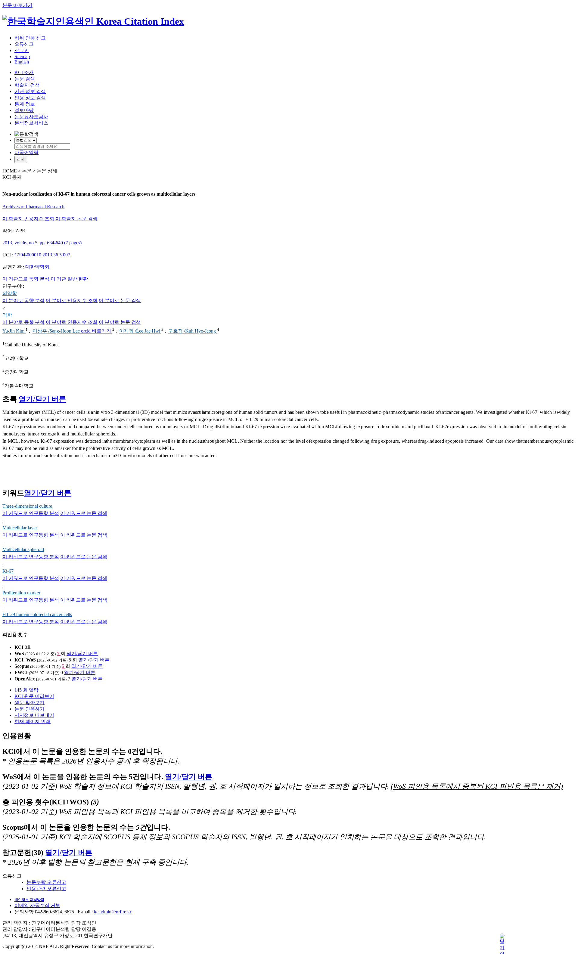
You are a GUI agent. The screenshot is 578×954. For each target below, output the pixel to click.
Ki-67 (8, 571)
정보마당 (24, 110)
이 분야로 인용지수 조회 (72, 300)
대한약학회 (37, 266)
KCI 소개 (24, 72)
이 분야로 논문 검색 (120, 300)
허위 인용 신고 (30, 37)
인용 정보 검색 (30, 97)
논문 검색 (24, 78)
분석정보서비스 (31, 122)
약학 (7, 314)
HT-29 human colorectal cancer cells (37, 614)
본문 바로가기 (17, 5)
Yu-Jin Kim (14, 331)
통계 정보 (24, 104)
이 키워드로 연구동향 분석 (30, 513)
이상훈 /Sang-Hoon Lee (57, 331)
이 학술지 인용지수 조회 (28, 218)
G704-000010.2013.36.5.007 (42, 254)
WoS (19, 653)
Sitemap (22, 56)
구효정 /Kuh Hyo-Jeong (192, 331)
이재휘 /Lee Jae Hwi (140, 331)
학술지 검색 (27, 85)
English (21, 61)
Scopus (21, 666)
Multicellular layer (19, 527)
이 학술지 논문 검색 (76, 218)
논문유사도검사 (31, 116)
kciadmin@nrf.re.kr (112, 911)
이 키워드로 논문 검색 (83, 513)
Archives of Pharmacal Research (33, 206)
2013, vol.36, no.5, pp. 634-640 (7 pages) (42, 242)
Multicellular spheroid (23, 549)
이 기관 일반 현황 (69, 278)
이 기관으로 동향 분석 (25, 278)
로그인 (21, 50)
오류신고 (24, 44)
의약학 (9, 293)
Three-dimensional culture (27, 506)
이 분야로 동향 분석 (23, 300)
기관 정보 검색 (30, 91)
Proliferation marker (21, 592)
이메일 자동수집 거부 (37, 905)
